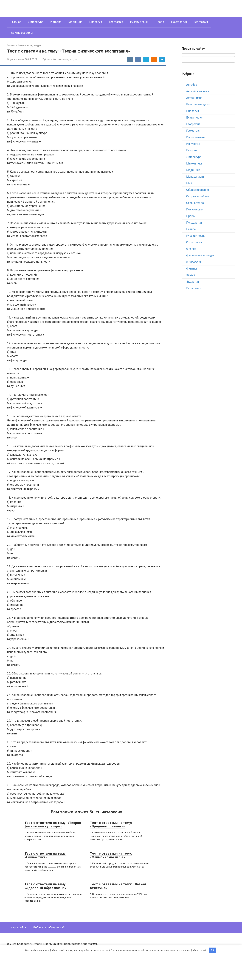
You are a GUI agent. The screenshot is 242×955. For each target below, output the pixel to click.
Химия (190, 275)
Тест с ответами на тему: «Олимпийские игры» (111, 855)
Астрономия (194, 98)
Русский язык (139, 22)
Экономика (193, 288)
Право (160, 22)
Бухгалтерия (194, 117)
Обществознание (197, 189)
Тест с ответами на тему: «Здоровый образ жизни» (45, 886)
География (116, 22)
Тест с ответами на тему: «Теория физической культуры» (52, 824)
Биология (95, 22)
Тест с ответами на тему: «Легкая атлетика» (118, 886)
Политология (194, 209)
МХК (189, 183)
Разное (191, 229)
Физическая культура (65, 59)
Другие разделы (22, 32)
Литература (35, 22)
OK (212, 950)
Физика (191, 249)
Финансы (192, 268)
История (55, 22)
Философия (193, 262)
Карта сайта (18, 927)
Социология (194, 242)
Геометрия (193, 130)
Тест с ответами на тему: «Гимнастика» (45, 855)
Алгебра (191, 84)
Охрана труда (195, 203)
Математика (194, 163)
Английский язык (197, 91)
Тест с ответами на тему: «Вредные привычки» (111, 824)
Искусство (193, 144)
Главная (16, 22)
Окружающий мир (198, 196)
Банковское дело (198, 104)
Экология (192, 281)
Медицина (75, 22)
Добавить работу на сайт (49, 927)
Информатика (195, 137)
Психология (179, 22)
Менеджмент (195, 176)
